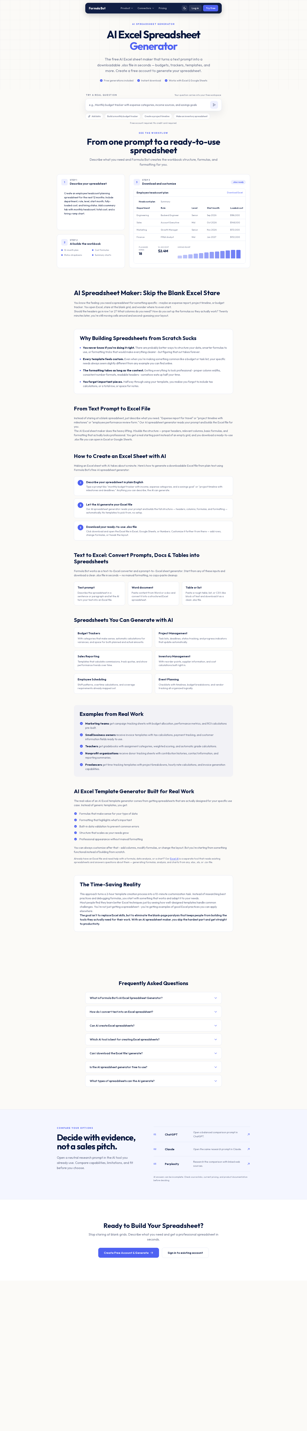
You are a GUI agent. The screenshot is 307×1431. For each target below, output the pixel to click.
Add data (96, 116)
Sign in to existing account (185, 1253)
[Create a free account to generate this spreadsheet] (214, 105)
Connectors (144, 8)
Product (125, 8)
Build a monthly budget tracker (122, 116)
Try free (210, 8)
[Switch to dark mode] (184, 8)
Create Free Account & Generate (126, 1253)
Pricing (163, 8)
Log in (195, 8)
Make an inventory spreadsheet (192, 116)
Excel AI (174, 858)
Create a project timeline (157, 116)
